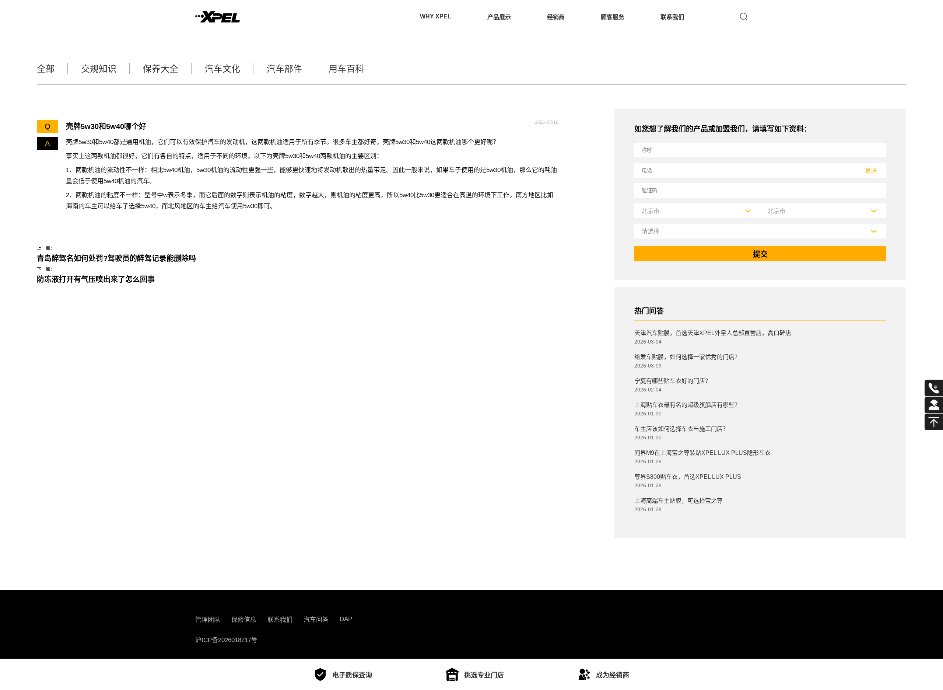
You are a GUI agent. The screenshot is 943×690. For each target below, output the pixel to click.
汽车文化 (222, 69)
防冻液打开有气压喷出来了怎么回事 (96, 279)
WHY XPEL (435, 16)
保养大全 (160, 69)
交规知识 (98, 69)
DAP (346, 619)
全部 (46, 69)
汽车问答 (316, 619)
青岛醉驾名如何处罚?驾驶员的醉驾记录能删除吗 (116, 258)
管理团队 (207, 619)
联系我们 (672, 17)
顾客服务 (612, 17)
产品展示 (499, 17)
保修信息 (243, 619)
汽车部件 (284, 69)
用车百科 (346, 69)
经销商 (556, 17)
